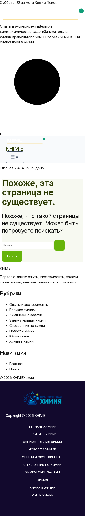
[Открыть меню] (42, 133)
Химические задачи (28, 31)
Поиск (52, 2)
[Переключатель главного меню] (15, 157)
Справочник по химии (27, 37)
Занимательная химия (27, 320)
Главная (16, 364)
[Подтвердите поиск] (59, 245)
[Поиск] (42, 128)
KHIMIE (15, 149)
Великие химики (22, 310)
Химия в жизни (22, 42)
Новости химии (57, 37)
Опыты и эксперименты (19, 26)
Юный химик (19, 336)
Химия (42, 480)
